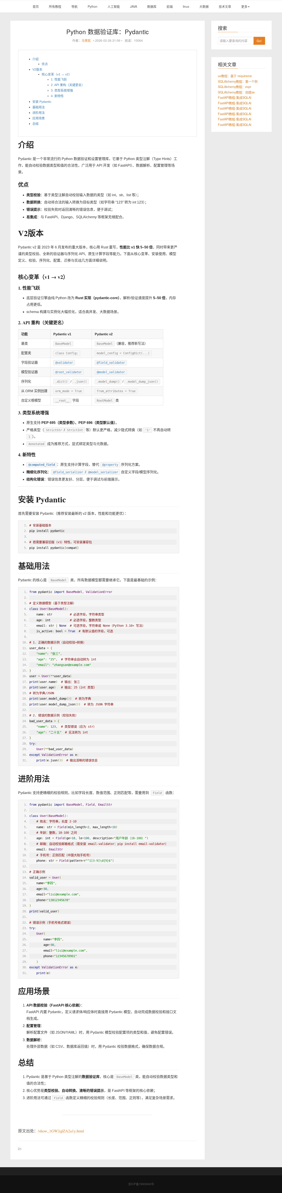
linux (186, 6)
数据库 (151, 6)
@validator (64, 362)
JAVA (133, 6)
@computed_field (41, 464)
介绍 (35, 59)
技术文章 (225, 6)
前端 (170, 6)
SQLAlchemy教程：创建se (236, 92)
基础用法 (38, 107)
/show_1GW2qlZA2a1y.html (61, 1130)
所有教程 (55, 6)
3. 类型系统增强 (62, 90)
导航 (74, 6)
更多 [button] (244, 6)
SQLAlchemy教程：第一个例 (238, 81)
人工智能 (114, 6)
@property (110, 464)
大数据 (204, 6)
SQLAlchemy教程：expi (234, 86)
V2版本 (37, 69)
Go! (259, 41)
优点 (45, 64)
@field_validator (111, 362)
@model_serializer (103, 472)
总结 (35, 123)
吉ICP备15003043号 (141, 1184)
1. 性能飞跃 (59, 79)
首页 (36, 6)
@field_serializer (68, 472)
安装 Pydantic (41, 101)
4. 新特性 (57, 96)
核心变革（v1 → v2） (57, 74)
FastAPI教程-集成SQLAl (234, 97)
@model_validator (111, 372)
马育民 (86, 40)
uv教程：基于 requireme (235, 76)
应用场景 (38, 118)
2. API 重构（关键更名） (68, 85)
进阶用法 (38, 112)
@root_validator (68, 372)
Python (92, 6)
